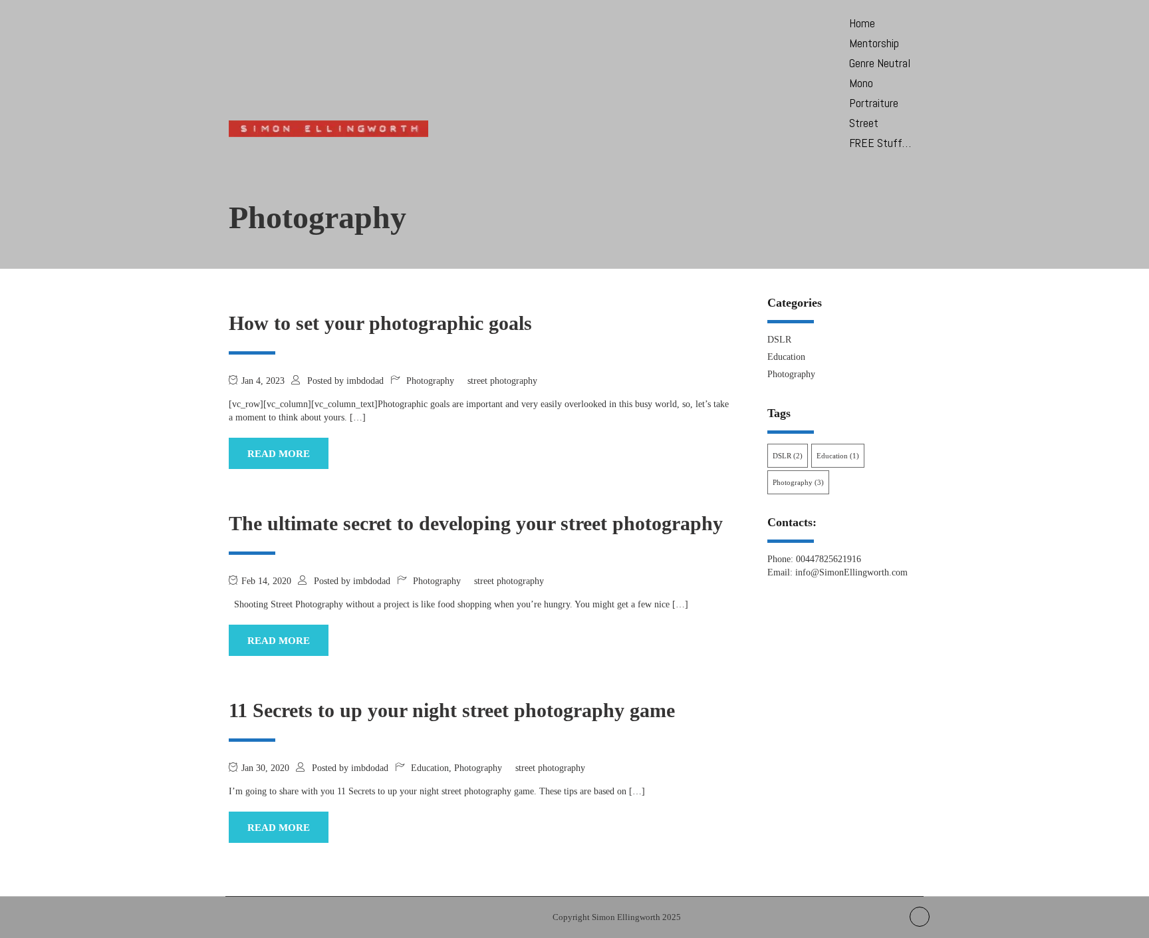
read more (278, 453)
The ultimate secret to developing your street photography (476, 523)
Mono (861, 82)
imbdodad (365, 381)
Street (863, 122)
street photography (502, 381)
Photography (430, 381)
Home (862, 23)
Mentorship (874, 43)
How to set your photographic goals (380, 323)
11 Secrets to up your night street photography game (452, 710)
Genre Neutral (879, 63)
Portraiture (873, 102)
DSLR (779, 340)
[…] (358, 417)
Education (430, 768)
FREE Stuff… (880, 142)
